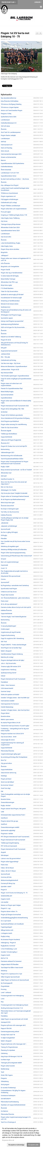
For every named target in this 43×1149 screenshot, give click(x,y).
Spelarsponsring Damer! (8, 673)
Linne (2, 999)
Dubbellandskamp (7, 166)
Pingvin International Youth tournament (13, 840)
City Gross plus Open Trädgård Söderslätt (14, 493)
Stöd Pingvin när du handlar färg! (11, 648)
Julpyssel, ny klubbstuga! (9, 526)
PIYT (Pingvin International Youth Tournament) (15, 836)
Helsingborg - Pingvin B (8, 942)
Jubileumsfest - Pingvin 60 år (10, 369)
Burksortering (5, 449)
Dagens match (5, 899)
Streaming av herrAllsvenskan (10, 301)
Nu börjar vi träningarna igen (10, 509)
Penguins (4, 1078)
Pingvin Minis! (5, 713)
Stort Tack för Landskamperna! (11, 132)
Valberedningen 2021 (7, 452)
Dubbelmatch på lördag (8, 360)
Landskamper (5, 120)
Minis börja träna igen (8, 502)
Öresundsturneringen (7, 802)
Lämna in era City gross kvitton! (11, 858)
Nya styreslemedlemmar (8, 98)
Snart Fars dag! (5, 788)
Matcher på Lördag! (7, 657)
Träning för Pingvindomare (9, 1047)
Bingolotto (4, 252)
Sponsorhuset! (5, 529)
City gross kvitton (6, 763)
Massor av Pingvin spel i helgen (11, 905)
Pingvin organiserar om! (8, 196)
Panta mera (4, 865)
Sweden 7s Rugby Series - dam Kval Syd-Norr (15, 710)
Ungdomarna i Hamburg (8, 669)
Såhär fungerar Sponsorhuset (10, 977)
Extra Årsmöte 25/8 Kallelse (9, 101)
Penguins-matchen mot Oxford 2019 (12, 733)
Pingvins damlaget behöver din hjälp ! (12, 660)
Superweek (4, 565)
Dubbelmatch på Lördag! (9, 202)
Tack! (2, 1072)
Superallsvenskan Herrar (8, 176)
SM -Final (4, 641)
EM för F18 (4, 958)
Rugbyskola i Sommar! (8, 946)
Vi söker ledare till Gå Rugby (10, 276)
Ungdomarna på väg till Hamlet (11, 632)
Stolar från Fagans (7, 1075)
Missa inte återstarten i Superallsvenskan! (14, 366)
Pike (2, 1002)
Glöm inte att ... (5, 151)
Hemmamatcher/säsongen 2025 (11, 154)
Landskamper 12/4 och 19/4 (10, 173)
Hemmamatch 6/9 (6, 145)
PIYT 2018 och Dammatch (9, 846)
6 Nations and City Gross (9, 592)
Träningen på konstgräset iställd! (11, 1063)
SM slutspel (4, 855)
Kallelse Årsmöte (6, 515)
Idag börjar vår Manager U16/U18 (11, 1056)
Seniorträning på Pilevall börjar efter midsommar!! (16, 556)
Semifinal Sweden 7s (7, 479)
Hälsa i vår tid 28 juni (7, 868)
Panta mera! (4, 601)
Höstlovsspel (5, 629)
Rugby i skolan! (6, 805)
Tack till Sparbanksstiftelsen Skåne (12, 459)
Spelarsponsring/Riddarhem (10, 324)
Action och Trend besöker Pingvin (11, 110)
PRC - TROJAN (5, 357)
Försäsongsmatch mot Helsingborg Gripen (14, 1005)
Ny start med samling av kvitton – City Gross (15, 179)
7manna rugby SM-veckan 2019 (11, 666)
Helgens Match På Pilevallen (10, 964)
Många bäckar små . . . (8, 930)
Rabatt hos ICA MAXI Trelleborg (11, 337)
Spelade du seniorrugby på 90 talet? (12, 294)
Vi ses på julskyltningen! (8, 626)
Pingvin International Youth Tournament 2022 (15, 406)
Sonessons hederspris (8, 1095)
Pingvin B (4, 889)
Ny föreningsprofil (6, 983)
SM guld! (4, 348)
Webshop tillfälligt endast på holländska (14, 549)
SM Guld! (4, 476)
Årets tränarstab (6, 170)
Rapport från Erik (6, 1028)
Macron (3, 160)
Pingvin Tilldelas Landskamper (10, 205)
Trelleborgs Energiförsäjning (10, 843)
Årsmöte (3, 129)
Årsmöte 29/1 (5, 443)
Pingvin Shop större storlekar (10, 249)
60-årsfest (4, 412)
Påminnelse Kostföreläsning (10, 1102)
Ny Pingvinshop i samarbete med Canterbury (15, 585)
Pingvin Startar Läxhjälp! (8, 135)
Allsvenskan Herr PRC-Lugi (9, 282)
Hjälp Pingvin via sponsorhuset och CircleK (14, 1019)
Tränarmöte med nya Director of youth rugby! (15, 726)
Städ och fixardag (6, 148)
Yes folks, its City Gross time (10, 512)
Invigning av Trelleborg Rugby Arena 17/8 (14, 215)
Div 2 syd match (6, 921)
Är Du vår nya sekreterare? (9, 604)
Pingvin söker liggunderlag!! (9, 861)
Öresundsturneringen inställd (10, 827)
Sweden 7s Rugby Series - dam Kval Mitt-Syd (15, 697)
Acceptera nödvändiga (16, 1145)
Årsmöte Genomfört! (7, 505)
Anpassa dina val (8, 1140)
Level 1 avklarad (6, 992)
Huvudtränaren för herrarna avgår (11, 297)
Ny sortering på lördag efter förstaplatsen (14, 757)
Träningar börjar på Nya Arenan (11, 224)
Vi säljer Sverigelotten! (8, 1038)
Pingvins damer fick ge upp (9, 821)
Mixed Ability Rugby (7, 391)
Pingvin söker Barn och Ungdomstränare (13, 209)
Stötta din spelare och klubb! (10, 694)
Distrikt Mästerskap (7, 707)
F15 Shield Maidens (7, 288)
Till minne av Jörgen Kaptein (10, 107)
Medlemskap (5, 1069)
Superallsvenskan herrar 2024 (10, 230)
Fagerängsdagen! (6, 927)
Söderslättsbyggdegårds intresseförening (14, 918)
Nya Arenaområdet (7, 373)
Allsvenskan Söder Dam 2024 (10, 227)
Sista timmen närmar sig (8, 772)
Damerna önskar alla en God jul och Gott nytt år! (16, 607)
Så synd (3, 559)
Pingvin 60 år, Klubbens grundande (12, 415)
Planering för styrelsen (8, 1050)
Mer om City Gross (7, 487)
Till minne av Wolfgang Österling (11, 104)
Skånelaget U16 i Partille (8, 490)
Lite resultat (4, 902)
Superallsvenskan (6, 398)
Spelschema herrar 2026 (8, 117)
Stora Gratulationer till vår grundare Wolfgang (15, 418)
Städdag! (4, 776)
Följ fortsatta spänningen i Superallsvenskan (15, 376)
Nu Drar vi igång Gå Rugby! (9, 532)
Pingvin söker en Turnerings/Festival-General (15, 496)
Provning (3, 989)
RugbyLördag (5, 936)
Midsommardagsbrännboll (9, 880)
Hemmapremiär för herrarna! (10, 704)
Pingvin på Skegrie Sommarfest (11, 914)
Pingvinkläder (5, 986)
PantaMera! (4, 682)
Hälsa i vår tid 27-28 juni (8, 871)
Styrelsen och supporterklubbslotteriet (13, 1105)
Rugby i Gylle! (5, 466)
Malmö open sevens (7, 719)
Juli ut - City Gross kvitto (8, 663)
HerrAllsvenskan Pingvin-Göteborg (12, 654)
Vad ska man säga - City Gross (10, 363)
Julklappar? (4, 255)
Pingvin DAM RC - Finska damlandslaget (13, 645)
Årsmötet (4, 1108)
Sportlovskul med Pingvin (9, 588)
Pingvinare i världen (7, 833)
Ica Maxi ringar (5, 1059)
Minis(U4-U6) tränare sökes (9, 304)
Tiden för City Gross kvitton (9, 291)
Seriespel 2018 (5, 1022)
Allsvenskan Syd (6, 473)
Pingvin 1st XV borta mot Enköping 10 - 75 (14, 893)
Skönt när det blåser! (7, 782)
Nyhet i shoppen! (6, 651)
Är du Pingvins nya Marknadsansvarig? (13, 499)
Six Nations (4, 1111)
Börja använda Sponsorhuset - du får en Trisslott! (16, 470)
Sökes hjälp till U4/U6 (8, 740)
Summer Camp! (6, 691)
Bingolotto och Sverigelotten (10, 266)
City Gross (4, 221)
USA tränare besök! (7, 688)
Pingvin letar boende (7, 595)
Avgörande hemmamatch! (9, 351)
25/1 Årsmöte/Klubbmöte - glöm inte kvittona (15, 598)
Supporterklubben (6, 769)
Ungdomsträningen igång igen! (11, 754)
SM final (3, 141)
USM (2, 812)
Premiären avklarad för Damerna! (11, 961)
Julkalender (4, 523)
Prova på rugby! (6, 212)
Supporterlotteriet (6, 437)
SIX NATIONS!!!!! (6, 1098)
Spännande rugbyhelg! (8, 830)
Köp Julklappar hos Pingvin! (10, 185)
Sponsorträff (5, 582)
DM (2, 791)
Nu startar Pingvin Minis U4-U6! (10, 722)
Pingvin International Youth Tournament (13, 679)
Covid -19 (4, 568)
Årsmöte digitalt (6, 430)
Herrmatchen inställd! (7, 701)
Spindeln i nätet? (6, 886)
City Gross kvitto (6, 237)
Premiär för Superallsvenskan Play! (12, 388)
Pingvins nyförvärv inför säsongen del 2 (13, 1025)
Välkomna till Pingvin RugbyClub (11, 440)
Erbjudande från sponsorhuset (10, 576)
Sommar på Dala (6, 877)
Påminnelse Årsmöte (7, 751)
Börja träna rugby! (6, 285)
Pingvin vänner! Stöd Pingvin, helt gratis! (13, 808)
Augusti (3, 852)
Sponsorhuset (5, 874)
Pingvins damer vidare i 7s (9, 911)
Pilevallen (4, 538)
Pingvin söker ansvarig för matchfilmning (14, 424)
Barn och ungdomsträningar (10, 562)
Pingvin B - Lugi (5, 908)
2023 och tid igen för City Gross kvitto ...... (14, 327)
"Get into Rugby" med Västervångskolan (13, 616)
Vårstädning (5, 1081)
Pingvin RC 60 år (6, 340)
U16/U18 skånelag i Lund (9, 949)
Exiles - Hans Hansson (8, 685)
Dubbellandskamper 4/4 (8, 123)
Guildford (4, 824)
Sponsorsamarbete (7, 395)
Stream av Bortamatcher (8, 157)
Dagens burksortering (8, 635)
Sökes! (3, 676)
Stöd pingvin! (5, 1084)
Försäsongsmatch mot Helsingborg (12, 995)
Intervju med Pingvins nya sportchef (12, 321)
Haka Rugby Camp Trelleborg (10, 218)
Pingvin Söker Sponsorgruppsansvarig (13, 552)
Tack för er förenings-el (8, 1122)
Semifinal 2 (4, 818)
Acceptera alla (33, 1145)
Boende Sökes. (6, 799)
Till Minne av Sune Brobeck (9, 193)
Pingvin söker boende (8, 1066)
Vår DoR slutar (5, 126)
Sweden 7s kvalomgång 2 (9, 952)
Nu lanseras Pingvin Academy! (10, 939)
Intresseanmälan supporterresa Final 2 (13, 815)
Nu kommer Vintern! (7, 785)
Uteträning (4, 1053)
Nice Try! (3, 760)
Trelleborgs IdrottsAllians (9, 434)
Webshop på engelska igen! (10, 546)
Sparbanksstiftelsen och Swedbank (12, 924)
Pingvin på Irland (6, 779)
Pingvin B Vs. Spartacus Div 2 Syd (11, 974)
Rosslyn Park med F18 (8, 1034)
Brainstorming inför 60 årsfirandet (11, 455)
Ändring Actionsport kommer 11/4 (12, 1008)
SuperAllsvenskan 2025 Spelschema (12, 163)
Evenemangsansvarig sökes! (10, 1031)
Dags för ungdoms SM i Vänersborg (12, 638)
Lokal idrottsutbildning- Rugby (10, 243)
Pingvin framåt (5, 269)
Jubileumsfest (5, 354)
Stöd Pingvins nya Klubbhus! (10, 421)
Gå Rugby (4, 535)
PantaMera (4, 1016)
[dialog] (21, 1136)
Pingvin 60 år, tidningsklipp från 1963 (12, 409)
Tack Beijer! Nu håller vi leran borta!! (12, 967)
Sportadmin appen (7, 318)
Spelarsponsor (5, 307)
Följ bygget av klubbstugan (9, 199)
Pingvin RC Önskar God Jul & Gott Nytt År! (14, 446)
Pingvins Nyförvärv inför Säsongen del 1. (13, 1044)
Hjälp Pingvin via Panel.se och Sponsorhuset (15, 980)
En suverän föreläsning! (8, 1087)
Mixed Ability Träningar (8, 279)
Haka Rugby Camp (7, 246)
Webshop (4, 970)
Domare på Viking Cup (8, 883)
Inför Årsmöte (5, 263)
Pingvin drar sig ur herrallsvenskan (11, 273)
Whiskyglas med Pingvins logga (11, 315)
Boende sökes (5, 716)
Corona (3, 579)
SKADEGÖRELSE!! (6, 896)
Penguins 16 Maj (6, 113)
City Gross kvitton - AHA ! (9, 737)
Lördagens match (6, 933)
